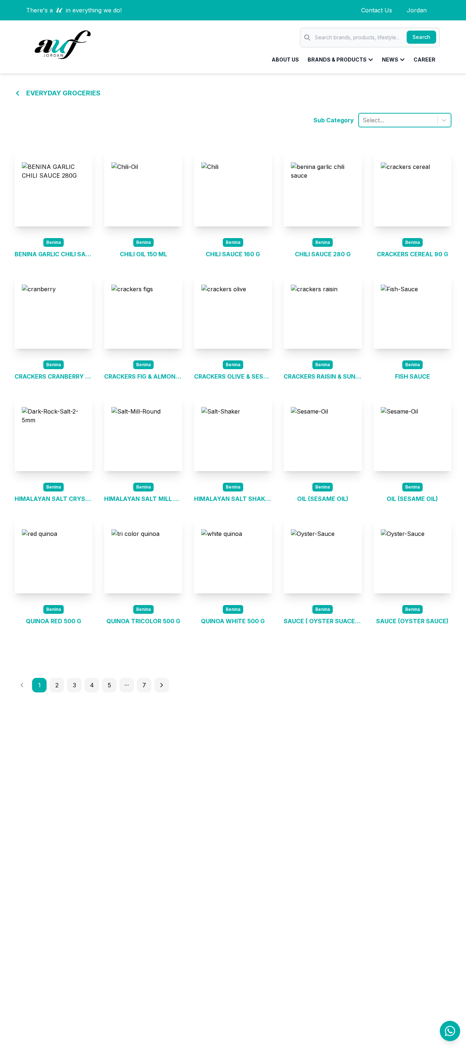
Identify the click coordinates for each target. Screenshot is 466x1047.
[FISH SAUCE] (412, 311)
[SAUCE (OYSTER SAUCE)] (412, 555)
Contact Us (376, 10)
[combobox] (363, 120)
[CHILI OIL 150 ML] (143, 188)
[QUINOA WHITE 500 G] (233, 555)
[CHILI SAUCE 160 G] (233, 188)
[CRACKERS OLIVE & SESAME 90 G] (233, 311)
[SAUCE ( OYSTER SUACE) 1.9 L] (323, 555)
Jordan (417, 10)
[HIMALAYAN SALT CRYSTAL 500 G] (53, 433)
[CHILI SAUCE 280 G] (323, 188)
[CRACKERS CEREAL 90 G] (412, 188)
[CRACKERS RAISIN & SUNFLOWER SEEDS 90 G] (323, 311)
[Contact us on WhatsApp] (450, 1031)
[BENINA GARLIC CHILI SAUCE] (53, 188)
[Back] (17, 93)
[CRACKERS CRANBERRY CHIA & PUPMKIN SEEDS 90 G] (53, 311)
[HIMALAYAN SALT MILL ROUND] (143, 433)
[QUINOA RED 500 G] (53, 555)
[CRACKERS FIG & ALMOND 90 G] (143, 311)
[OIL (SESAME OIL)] (323, 433)
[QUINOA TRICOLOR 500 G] (143, 555)
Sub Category (333, 120)
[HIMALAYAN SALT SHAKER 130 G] (233, 433)
